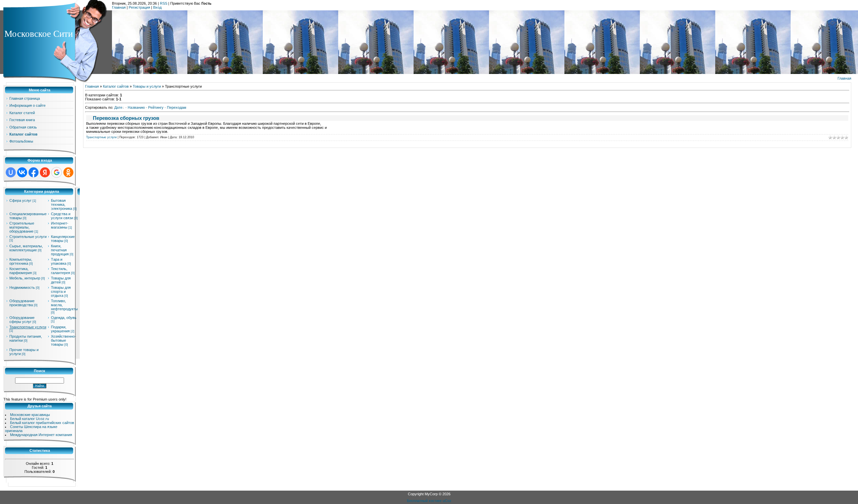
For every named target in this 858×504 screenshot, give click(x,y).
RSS (163, 3)
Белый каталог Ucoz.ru (29, 419)
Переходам (176, 107)
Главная (119, 7)
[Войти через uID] (11, 172)
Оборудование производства (22, 303)
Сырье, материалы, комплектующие (26, 248)
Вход (157, 7)
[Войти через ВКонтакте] (22, 172)
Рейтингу (156, 107)
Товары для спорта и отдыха (61, 291)
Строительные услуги (28, 237)
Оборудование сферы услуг (22, 320)
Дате (118, 107)
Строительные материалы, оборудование (21, 227)
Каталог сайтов (116, 86)
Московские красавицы (30, 415)
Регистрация (139, 7)
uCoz (447, 501)
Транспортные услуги (27, 327)
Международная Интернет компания (41, 435)
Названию (136, 107)
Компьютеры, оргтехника (20, 261)
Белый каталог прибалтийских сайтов (42, 423)
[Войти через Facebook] (33, 172)
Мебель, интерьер (24, 278)
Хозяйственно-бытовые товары (63, 340)
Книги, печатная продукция (60, 250)
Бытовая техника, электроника (61, 204)
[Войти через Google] (56, 172)
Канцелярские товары (63, 239)
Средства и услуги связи (62, 216)
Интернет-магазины (59, 225)
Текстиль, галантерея (60, 271)
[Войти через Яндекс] (45, 172)
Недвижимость (22, 287)
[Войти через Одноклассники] (68, 172)
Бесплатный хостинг (424, 501)
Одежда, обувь (63, 318)
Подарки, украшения (60, 329)
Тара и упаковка (58, 261)
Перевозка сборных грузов (126, 118)
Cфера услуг (20, 200)
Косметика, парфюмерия (20, 271)
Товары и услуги (147, 86)
